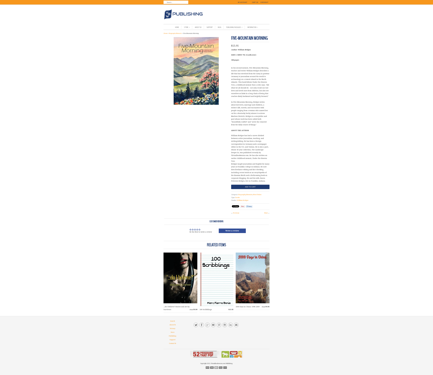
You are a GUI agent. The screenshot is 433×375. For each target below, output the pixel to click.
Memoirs (249, 194)
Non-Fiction (257, 194)
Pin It (242, 206)
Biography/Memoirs (175, 33)
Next (266, 213)
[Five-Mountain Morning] (196, 104)
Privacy (172, 328)
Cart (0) (255, 2)
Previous (236, 213)
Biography (242, 194)
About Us (198, 27)
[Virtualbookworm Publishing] (216, 15)
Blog (219, 27)
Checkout (264, 2)
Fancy (249, 206)
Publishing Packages (234, 27)
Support (210, 27)
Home (177, 27)
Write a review (232, 231)
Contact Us (172, 343)
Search (172, 321)
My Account (242, 2)
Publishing (172, 336)
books (237, 197)
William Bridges (242, 200)
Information (253, 27)
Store (187, 27)
